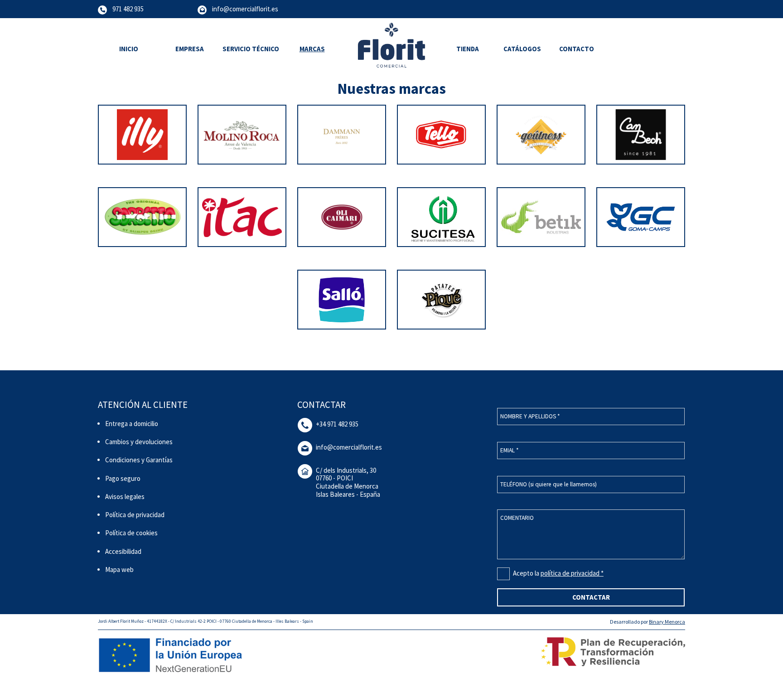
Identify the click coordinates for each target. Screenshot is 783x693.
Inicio (128, 48)
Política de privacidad (134, 514)
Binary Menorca (667, 621)
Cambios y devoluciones (139, 441)
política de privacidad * (572, 573)
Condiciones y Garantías (139, 460)
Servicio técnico (250, 48)
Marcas (312, 48)
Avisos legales (125, 496)
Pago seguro (122, 478)
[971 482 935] (102, 9)
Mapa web (119, 569)
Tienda (467, 48)
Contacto (576, 48)
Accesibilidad (123, 551)
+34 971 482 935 (337, 424)
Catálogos (522, 48)
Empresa (189, 48)
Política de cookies (131, 532)
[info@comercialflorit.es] (202, 9)
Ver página (142, 175)
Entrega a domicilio (131, 423)
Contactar (591, 597)
